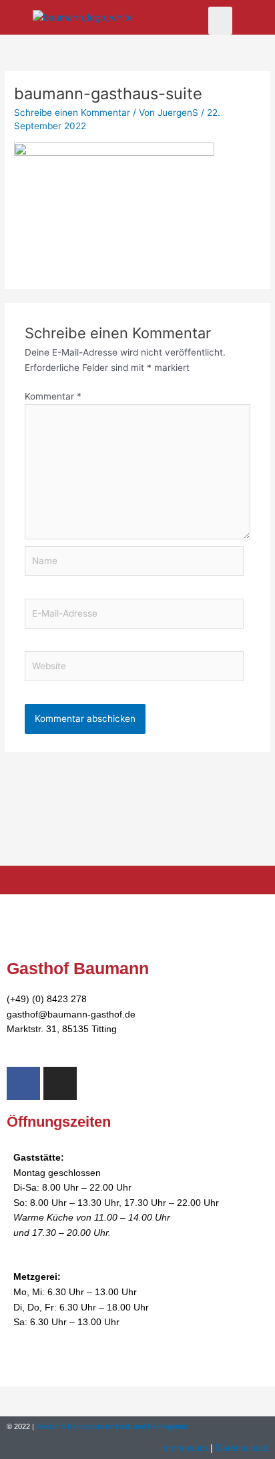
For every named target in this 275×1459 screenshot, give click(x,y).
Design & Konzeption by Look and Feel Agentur (112, 1426)
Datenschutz (242, 1448)
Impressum (185, 1448)
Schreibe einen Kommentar (72, 112)
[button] (220, 21)
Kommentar (53, 396)
